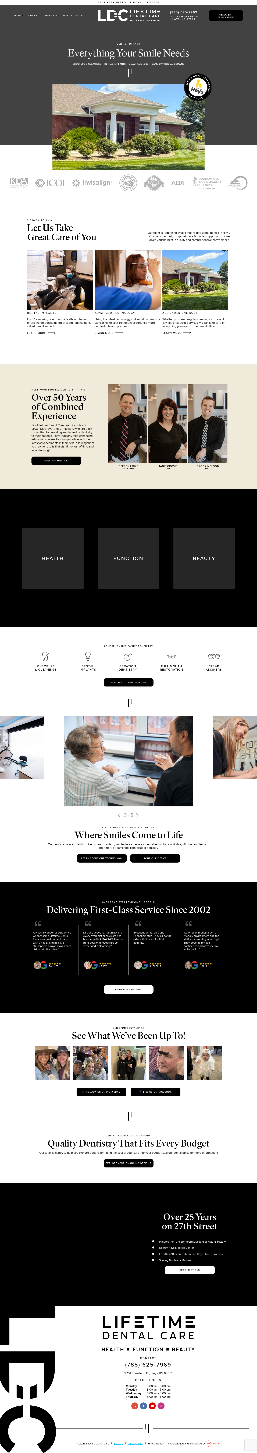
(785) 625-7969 (183, 12)
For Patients (50, 15)
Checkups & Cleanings (87, 63)
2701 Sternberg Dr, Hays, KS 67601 (148, 1373)
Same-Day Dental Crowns (168, 63)
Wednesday (133, 1393)
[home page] (129, 15)
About (17, 15)
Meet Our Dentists (56, 460)
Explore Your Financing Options (128, 1163)
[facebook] (143, 1405)
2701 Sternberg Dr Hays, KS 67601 (128, 2)
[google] (134, 1405)
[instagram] (161, 1405)
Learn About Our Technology (102, 858)
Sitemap (118, 1443)
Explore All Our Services (128, 682)
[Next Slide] (137, 815)
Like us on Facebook (157, 1091)
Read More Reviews (128, 989)
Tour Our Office (155, 858)
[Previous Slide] (119, 815)
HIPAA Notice (155, 1443)
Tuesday (131, 1389)
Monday (131, 1386)
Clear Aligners (138, 63)
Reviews (67, 15)
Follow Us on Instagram (103, 1091)
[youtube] (152, 1405)
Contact (80, 15)
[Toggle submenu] (22, 15)
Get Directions (189, 1270)
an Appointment (226, 15)
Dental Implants (115, 63)
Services (32, 15)
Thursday (132, 1396)
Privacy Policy (135, 1443)
